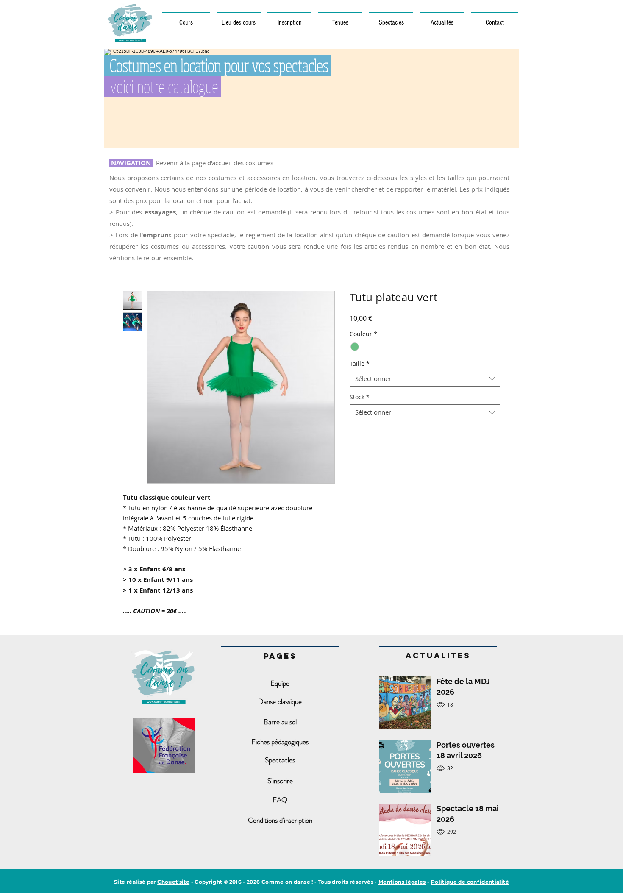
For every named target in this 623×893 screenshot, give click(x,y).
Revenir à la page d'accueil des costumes (214, 163)
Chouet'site (173, 882)
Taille (360, 363)
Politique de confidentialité (470, 882)
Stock (360, 397)
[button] (238, 22)
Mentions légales (402, 882)
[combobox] (425, 379)
